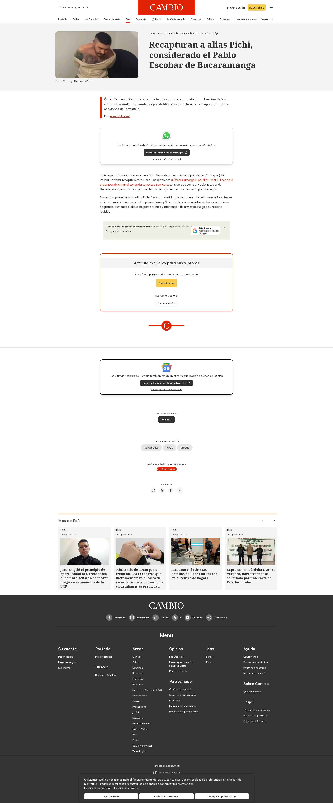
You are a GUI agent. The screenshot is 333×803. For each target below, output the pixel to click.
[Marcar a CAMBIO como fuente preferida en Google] (205, 230)
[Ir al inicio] (166, 7)
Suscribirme (167, 283)
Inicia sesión (166, 303)
